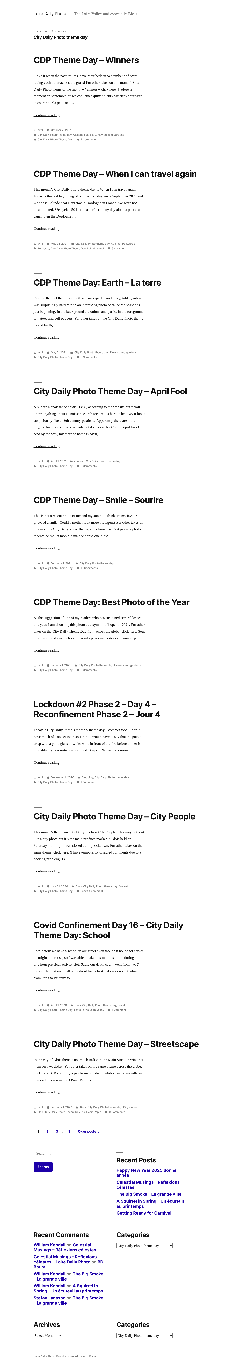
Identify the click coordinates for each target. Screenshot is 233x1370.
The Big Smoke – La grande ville (148, 1194)
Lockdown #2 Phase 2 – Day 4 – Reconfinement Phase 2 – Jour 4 (97, 709)
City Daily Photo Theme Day (55, 139)
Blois (79, 886)
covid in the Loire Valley (89, 1010)
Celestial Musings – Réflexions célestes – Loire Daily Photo (65, 1259)
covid (121, 1005)
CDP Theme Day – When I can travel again (115, 174)
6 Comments (120, 248)
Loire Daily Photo (50, 13)
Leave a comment (92, 891)
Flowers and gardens (111, 134)
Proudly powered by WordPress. (76, 1356)
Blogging (87, 777)
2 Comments (89, 139)
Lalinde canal (95, 248)
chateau (79, 461)
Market (123, 886)
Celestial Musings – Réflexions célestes (148, 1185)
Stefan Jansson (49, 1297)
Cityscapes (130, 1107)
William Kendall (49, 1244)
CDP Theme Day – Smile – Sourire (98, 500)
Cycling (116, 243)
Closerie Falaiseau (84, 134)
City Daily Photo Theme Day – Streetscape (116, 1044)
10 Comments (89, 568)
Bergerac (43, 248)
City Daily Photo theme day (55, 134)
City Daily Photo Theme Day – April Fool (110, 391)
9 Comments (117, 1112)
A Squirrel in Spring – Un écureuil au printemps (150, 1204)
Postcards (128, 243)
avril (40, 130)
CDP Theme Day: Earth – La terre (97, 282)
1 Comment (88, 782)
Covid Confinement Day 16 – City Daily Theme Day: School (108, 930)
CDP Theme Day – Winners (86, 60)
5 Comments (89, 357)
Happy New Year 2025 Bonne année (146, 1173)
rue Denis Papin (91, 1112)
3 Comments (89, 466)
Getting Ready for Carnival (143, 1213)
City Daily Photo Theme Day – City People (114, 816)
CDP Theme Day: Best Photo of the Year (111, 602)
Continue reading (49, 115)
